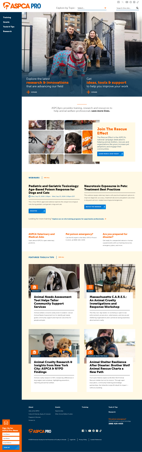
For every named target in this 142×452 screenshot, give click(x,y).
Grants (6, 22)
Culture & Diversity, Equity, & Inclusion (40, 414)
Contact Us (32, 420)
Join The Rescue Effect (112, 131)
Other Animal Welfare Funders (64, 414)
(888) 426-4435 (116, 423)
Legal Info (72, 439)
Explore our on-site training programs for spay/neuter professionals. (78, 219)
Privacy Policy (83, 439)
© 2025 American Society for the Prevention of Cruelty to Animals (48, 439)
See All (47, 177)
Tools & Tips (8, 27)
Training (7, 17)
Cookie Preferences (96, 439)
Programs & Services (35, 417)
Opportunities (59, 411)
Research (7, 31)
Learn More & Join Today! (109, 153)
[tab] (52, 85)
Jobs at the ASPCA (34, 411)
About (31, 407)
